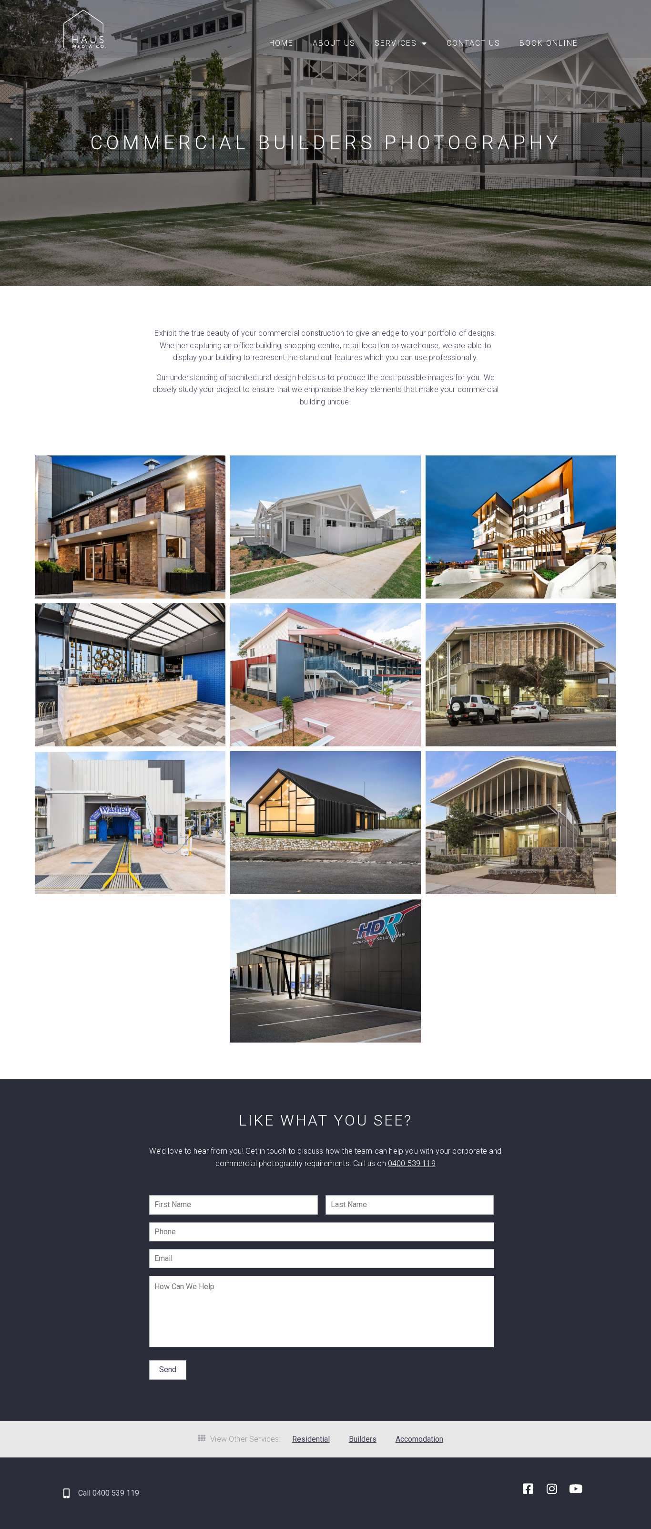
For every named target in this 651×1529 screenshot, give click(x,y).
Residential (311, 1439)
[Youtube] (576, 1488)
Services (396, 43)
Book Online (548, 43)
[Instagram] (552, 1488)
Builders (362, 1439)
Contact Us (473, 43)
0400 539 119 (412, 1163)
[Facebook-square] (528, 1488)
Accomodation (419, 1439)
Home (281, 43)
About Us (334, 43)
